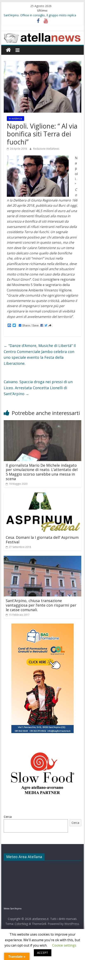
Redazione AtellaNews (46, 148)
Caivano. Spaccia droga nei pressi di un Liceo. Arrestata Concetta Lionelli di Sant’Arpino (38, 387)
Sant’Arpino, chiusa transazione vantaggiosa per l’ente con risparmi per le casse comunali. (41, 605)
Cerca (8, 817)
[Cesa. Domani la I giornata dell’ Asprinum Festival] (42, 495)
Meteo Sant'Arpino (12, 908)
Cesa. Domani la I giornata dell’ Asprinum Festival (42, 539)
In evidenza (15, 118)
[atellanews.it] (42, 33)
